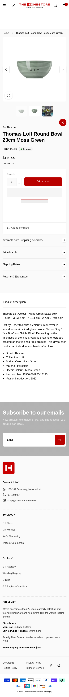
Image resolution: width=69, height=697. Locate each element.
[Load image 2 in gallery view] (34, 111)
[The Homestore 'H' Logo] (9, 473)
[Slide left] (6, 69)
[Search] (55, 5)
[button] (34, 192)
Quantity (11, 174)
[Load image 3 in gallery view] (47, 111)
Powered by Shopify (44, 691)
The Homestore (30, 691)
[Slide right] (62, 69)
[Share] (62, 122)
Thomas (9, 127)
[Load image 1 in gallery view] (21, 111)
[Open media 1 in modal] (35, 69)
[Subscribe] (60, 440)
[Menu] (4, 5)
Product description (14, 302)
